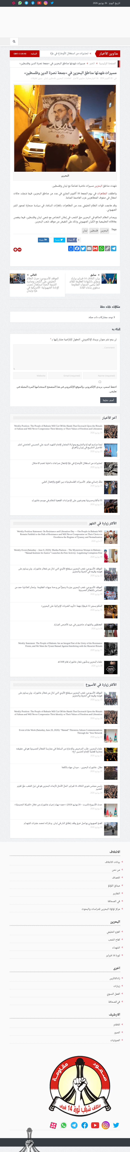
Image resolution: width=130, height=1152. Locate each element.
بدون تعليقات (36, 78)
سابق (93, 274)
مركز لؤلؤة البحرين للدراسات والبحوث (101, 909)
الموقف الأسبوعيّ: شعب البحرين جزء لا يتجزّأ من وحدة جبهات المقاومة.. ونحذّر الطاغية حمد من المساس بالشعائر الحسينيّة (58, 588)
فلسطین (52, 78)
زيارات (116, 986)
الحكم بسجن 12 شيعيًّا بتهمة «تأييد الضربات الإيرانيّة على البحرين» (71, 606)
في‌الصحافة (114, 1002)
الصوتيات (115, 1040)
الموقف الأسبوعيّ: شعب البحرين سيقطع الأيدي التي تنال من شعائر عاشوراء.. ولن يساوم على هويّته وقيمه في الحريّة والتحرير (60, 570)
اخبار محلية (91, 78)
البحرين (98, 186)
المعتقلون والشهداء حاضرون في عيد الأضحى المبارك (78, 625)
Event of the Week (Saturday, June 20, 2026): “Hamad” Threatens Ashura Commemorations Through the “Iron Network (60, 731)
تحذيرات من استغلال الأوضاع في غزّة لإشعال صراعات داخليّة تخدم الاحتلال (67, 463)
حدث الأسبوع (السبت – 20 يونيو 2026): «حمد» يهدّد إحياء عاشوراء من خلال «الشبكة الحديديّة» (58, 805)
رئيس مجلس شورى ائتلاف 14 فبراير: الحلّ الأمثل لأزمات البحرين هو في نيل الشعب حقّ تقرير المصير (59, 787)
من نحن (116, 870)
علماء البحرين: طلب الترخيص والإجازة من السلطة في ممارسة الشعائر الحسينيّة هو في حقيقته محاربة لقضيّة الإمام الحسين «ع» (59, 750)
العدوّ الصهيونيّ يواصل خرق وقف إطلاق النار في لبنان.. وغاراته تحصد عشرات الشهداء (63, 823)
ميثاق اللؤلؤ (114, 886)
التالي (33, 274)
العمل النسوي (113, 994)
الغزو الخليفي (113, 932)
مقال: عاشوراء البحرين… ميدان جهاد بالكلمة (82, 767)
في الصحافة (114, 901)
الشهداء (116, 948)
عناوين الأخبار (79, 78)
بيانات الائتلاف (112, 862)
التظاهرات (102, 193)
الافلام (117, 1025)
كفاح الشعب (114, 940)
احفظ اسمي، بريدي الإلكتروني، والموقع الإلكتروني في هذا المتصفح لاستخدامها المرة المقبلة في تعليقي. (67, 389)
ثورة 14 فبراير (113, 955)
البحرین (60, 78)
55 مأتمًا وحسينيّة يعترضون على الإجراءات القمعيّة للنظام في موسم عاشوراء (66, 500)
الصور (117, 1032)
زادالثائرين (115, 978)
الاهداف (116, 878)
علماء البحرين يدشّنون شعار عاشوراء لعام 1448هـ (80, 662)
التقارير (116, 893)
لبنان (46, 78)
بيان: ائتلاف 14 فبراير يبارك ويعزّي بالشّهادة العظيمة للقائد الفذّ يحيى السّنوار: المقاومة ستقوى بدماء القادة (84, 283)
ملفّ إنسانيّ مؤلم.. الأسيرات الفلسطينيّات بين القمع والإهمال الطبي (72, 482)
